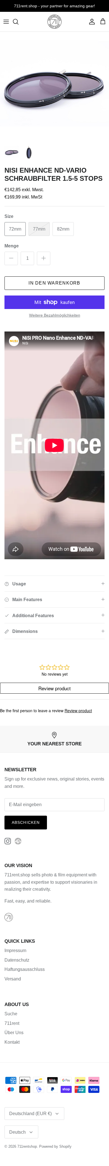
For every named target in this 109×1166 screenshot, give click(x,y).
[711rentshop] (54, 22)
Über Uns (13, 1032)
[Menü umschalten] (6, 21)
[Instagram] (7, 841)
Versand (12, 978)
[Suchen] (18, 21)
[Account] (90, 21)
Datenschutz (16, 960)
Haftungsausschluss (24, 969)
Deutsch (17, 1132)
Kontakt (12, 1042)
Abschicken (26, 822)
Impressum (15, 950)
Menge (11, 245)
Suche (10, 1013)
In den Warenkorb (54, 283)
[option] (54, 86)
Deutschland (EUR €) (30, 1113)
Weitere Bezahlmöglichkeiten (54, 315)
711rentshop (27, 1146)
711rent (11, 1023)
